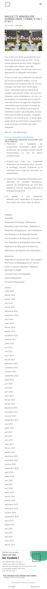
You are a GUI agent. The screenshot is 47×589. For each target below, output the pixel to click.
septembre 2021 (12, 420)
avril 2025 (9, 303)
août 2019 (9, 520)
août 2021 (9, 424)
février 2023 (10, 359)
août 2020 (9, 472)
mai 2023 (8, 351)
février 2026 (10, 295)
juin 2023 (8, 347)
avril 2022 (9, 392)
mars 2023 (9, 355)
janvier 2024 (10, 331)
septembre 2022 (12, 375)
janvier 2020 (10, 500)
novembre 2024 (11, 315)
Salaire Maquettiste (13, 278)
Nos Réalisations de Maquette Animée (21, 234)
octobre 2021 (10, 416)
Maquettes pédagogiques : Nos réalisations (23, 230)
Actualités (19, 25)
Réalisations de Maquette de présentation (22, 250)
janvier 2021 (10, 452)
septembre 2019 (12, 516)
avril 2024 (9, 319)
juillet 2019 (9, 524)
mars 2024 (9, 323)
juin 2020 (8, 480)
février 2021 (10, 448)
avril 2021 (9, 440)
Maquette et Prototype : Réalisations (20, 222)
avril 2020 (9, 488)
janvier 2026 (10, 299)
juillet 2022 (9, 379)
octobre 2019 (10, 512)
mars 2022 (9, 396)
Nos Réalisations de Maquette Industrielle (22, 242)
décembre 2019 (11, 504)
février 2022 (10, 400)
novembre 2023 (11, 335)
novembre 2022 (11, 367)
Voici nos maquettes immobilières (19, 137)
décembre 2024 (11, 311)
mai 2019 (8, 532)
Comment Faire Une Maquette (17, 274)
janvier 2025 (10, 307)
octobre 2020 (10, 464)
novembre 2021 (11, 412)
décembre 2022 (11, 363)
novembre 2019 (11, 508)
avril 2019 (9, 536)
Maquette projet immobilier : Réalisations (22, 226)
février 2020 (10, 496)
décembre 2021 (11, 408)
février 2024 (10, 327)
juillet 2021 (9, 428)
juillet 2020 (9, 476)
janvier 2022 (10, 404)
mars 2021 (9, 444)
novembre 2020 (11, 460)
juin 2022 (8, 383)
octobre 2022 (10, 371)
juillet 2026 (9, 291)
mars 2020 (9, 492)
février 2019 (10, 544)
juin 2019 (8, 528)
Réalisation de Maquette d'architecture (21, 246)
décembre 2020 (11, 456)
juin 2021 (8, 432)
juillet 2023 (9, 343)
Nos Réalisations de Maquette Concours (22, 238)
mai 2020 (8, 484)
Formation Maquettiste (14, 282)
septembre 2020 (12, 468)
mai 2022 (8, 387)
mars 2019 (9, 540)
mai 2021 (8, 436)
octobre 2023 (10, 339)
